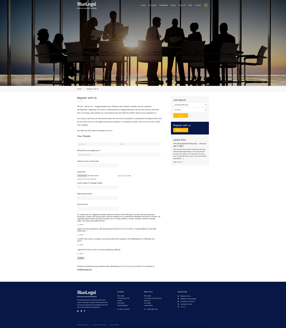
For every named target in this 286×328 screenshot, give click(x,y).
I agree (81, 224)
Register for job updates (188, 298)
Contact (198, 5)
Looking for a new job (187, 301)
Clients (173, 5)
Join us (182, 307)
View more (177, 162)
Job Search (152, 5)
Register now (181, 130)
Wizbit (117, 325)
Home (143, 5)
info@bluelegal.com (84, 270)
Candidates (163, 5)
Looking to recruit (186, 304)
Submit (81, 258)
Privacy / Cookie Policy (99, 325)
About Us (182, 5)
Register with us (185, 296)
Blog (190, 5)
